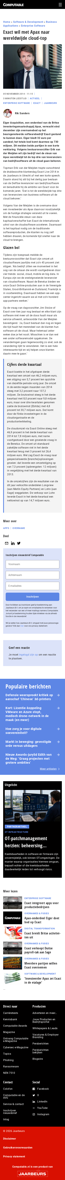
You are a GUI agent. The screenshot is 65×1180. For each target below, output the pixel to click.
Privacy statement (14, 1156)
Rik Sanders (22, 113)
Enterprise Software (33, 25)
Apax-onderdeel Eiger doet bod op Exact (41, 920)
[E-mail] (7, 543)
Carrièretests (10, 1013)
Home (6, 21)
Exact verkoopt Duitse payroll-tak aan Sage (38, 950)
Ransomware (11, 1066)
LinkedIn (42, 1101)
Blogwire (37, 1058)
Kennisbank (10, 1019)
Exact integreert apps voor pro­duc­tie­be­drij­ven (41, 905)
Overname (18, 528)
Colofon (8, 1088)
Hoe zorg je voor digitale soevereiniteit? (24, 731)
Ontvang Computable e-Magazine (15, 1040)
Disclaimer (9, 1138)
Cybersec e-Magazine (15, 1047)
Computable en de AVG (14, 1096)
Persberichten (40, 1043)
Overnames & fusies (36, 913)
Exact (37, 103)
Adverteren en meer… (44, 1013)
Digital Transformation (39, 928)
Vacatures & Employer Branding (45, 1036)
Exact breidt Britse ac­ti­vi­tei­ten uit (42, 935)
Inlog (6, 1119)
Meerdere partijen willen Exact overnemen (40, 965)
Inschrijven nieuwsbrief (10, 1112)
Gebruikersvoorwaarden (17, 1147)
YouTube (42, 1107)
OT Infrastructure (16, 832)
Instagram (43, 1114)
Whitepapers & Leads (45, 1028)
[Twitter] (19, 543)
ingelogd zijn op (28, 654)
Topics (7, 1053)
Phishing (8, 1060)
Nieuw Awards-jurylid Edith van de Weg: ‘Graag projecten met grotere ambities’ (29, 758)
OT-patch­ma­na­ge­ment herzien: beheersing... (26, 842)
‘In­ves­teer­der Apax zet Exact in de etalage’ (42, 980)
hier (22, 626)
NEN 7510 (9, 1072)
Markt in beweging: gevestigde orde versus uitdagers (28, 744)
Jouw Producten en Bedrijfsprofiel (43, 1020)
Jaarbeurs (50, 103)
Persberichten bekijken (40, 1051)
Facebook (43, 1088)
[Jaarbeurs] (32, 1172)
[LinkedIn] (13, 543)
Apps (6, 528)
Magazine (9, 1032)
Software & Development (28, 21)
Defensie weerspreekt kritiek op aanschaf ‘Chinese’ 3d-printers (29, 697)
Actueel (35, 98)
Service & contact (13, 1104)
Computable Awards (15, 1025)
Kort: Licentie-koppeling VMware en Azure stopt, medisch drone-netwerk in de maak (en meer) (27, 714)
